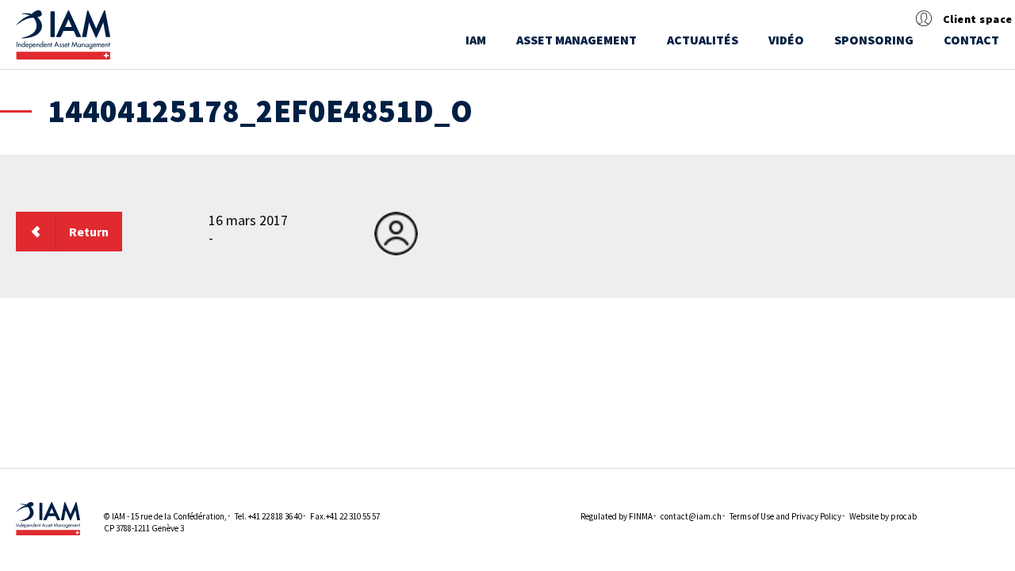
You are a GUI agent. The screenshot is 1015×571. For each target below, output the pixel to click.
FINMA (641, 516)
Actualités (702, 40)
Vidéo (786, 40)
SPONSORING (874, 40)
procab (904, 516)
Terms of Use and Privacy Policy (785, 516)
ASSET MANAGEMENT (576, 40)
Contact (971, 40)
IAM (475, 40)
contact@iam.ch (691, 516)
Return (89, 232)
